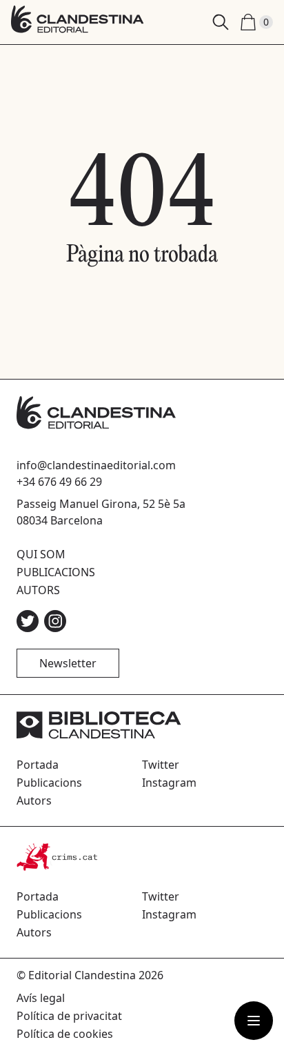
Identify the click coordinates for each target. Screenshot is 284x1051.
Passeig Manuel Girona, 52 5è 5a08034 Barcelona (101, 512)
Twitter (160, 764)
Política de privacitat (69, 1015)
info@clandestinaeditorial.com (96, 465)
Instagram (169, 782)
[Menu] (253, 1020)
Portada (38, 764)
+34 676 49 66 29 (59, 481)
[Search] (220, 22)
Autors (38, 590)
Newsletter (68, 663)
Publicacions (56, 572)
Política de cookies (65, 1033)
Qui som (41, 554)
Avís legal (41, 997)
